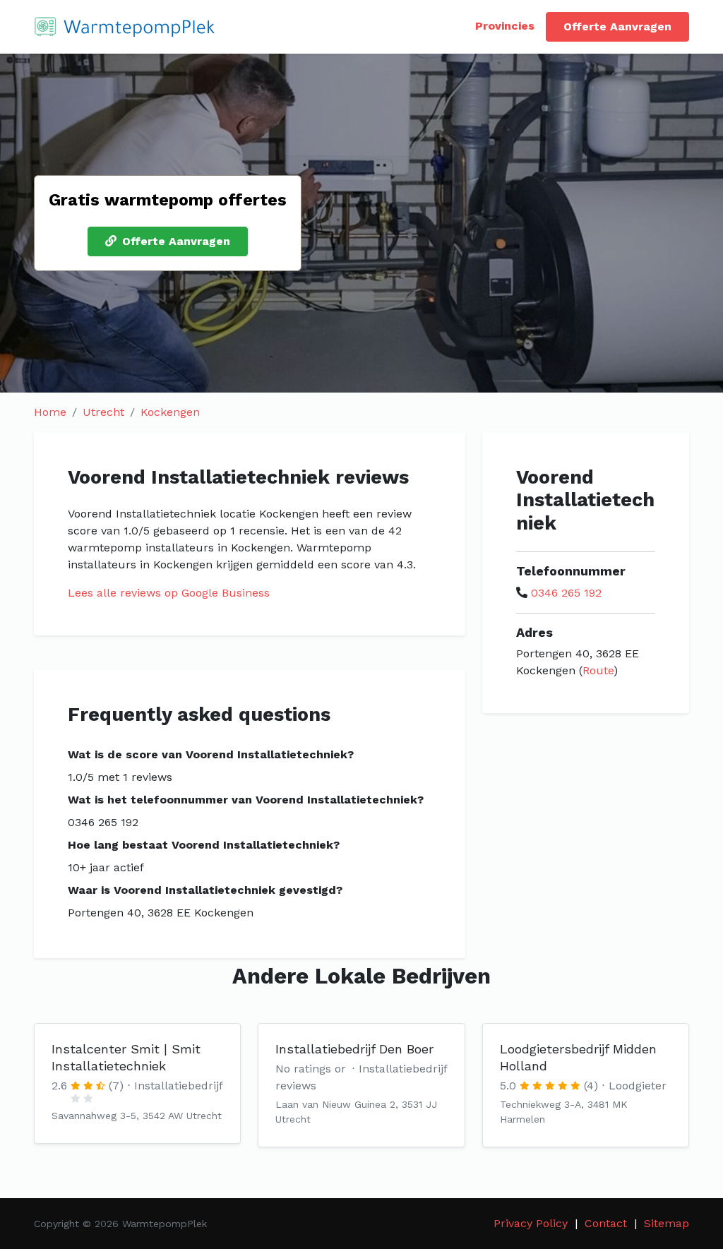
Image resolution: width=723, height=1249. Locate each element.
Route (598, 670)
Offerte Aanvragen (617, 26)
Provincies (504, 25)
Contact (606, 1223)
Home (50, 412)
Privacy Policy (531, 1223)
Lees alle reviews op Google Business (169, 592)
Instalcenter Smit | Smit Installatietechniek (126, 1057)
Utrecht (103, 412)
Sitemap (666, 1223)
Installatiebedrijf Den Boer (354, 1048)
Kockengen (170, 412)
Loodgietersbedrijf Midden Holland (578, 1057)
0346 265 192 (566, 592)
